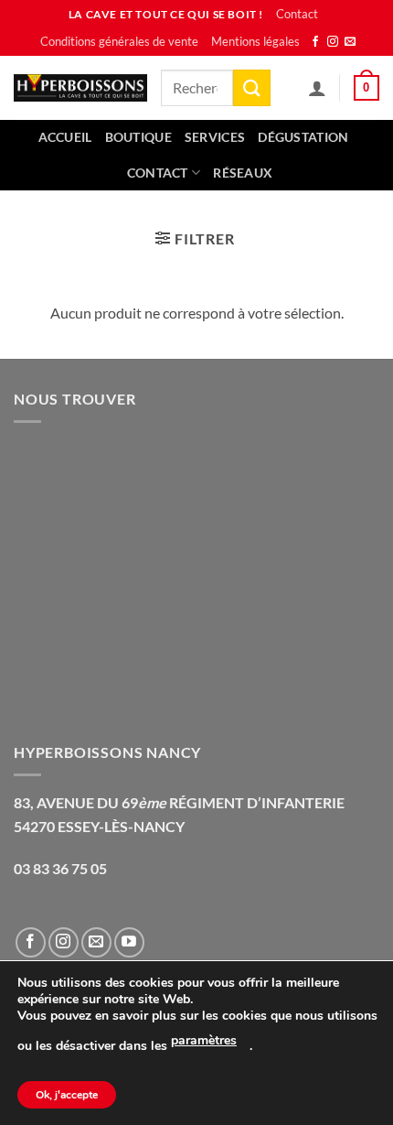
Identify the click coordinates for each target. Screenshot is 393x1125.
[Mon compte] (317, 88)
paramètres (204, 1040)
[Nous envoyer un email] (350, 42)
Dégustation (303, 137)
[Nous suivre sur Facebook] (315, 42)
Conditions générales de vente (119, 41)
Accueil (65, 137)
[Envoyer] (251, 87)
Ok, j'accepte (67, 1094)
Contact (297, 13)
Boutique (138, 137)
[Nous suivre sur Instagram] (332, 42)
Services (215, 137)
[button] (366, 88)
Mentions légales (255, 41)
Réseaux (242, 172)
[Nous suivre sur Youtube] (129, 942)
